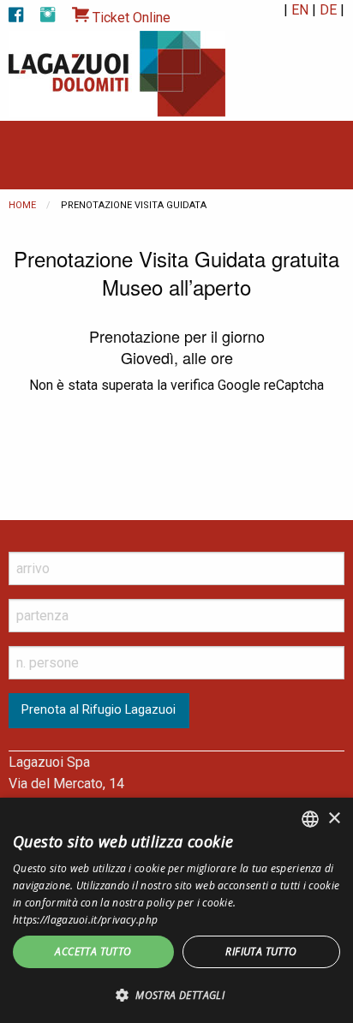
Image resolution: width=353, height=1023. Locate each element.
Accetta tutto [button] (93, 951)
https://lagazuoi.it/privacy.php (85, 919)
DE (328, 10)
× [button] (333, 818)
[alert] (176, 910)
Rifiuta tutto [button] (260, 951)
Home (22, 205)
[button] (176, 994)
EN (299, 10)
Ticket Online (130, 17)
